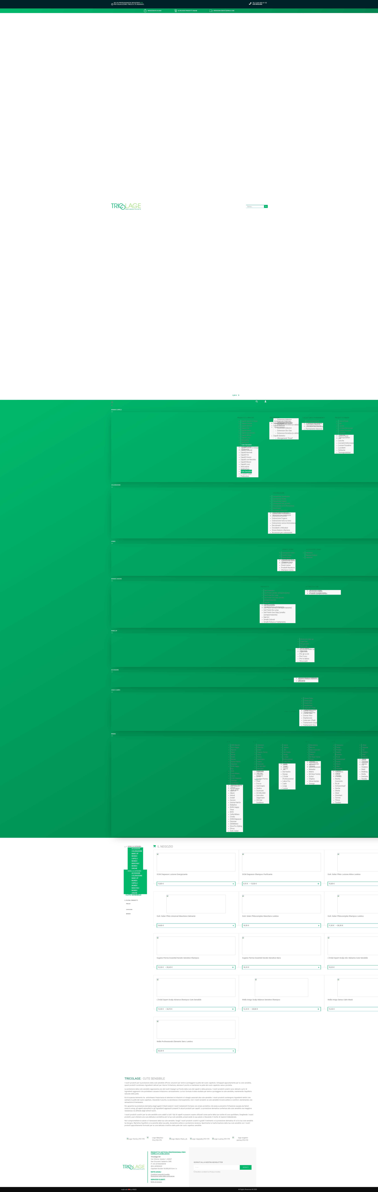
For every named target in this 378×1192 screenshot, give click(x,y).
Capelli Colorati (247, 423)
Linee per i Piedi (309, 708)
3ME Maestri (235, 745)
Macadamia (314, 745)
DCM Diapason (236, 778)
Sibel (338, 766)
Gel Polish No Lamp (271, 595)
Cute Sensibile (247, 445)
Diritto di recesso (156, 1182)
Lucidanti (342, 433)
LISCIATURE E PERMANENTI (313, 418)
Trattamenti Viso (309, 725)
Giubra (259, 788)
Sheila (338, 764)
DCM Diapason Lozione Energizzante (172, 874)
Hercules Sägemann (261, 796)
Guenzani (260, 791)
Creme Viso (308, 703)
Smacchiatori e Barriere (281, 530)
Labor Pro (287, 762)
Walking (365, 757)
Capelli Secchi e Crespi (250, 421)
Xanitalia (364, 776)
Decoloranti (277, 508)
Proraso (339, 750)
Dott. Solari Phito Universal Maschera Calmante (176, 916)
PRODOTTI (265, 587)
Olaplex (312, 779)
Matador (312, 752)
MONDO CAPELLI (135, 857)
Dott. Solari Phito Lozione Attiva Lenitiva (344, 874)
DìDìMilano (235, 783)
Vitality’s (365, 752)
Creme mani (308, 701)
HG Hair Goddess (260, 801)
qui (141, 3)
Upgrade (365, 747)
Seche (338, 762)
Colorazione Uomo (288, 553)
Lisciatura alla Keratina (314, 426)
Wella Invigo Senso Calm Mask (340, 1000)
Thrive (337, 800)
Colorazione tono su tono (281, 503)
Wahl (364, 754)
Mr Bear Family (315, 757)
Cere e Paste (343, 421)
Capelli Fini (245, 428)
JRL (285, 750)
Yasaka (364, 764)
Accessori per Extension (282, 423)
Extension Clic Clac (284, 431)
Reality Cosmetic (338, 753)
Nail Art (267, 602)
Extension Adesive (284, 419)
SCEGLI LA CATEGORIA (134, 846)
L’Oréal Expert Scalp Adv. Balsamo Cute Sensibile (348, 958)
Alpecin (233, 750)
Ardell (233, 757)
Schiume (341, 450)
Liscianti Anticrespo (346, 428)
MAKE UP (290, 650)
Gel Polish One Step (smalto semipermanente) (274, 599)
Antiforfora (245, 442)
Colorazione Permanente (281, 496)
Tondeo (338, 802)
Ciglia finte (304, 641)
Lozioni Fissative (345, 431)
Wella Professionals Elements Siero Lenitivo (175, 1041)
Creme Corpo (308, 698)
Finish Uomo (286, 557)
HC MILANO (261, 793)
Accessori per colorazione (282, 533)
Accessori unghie (315, 591)
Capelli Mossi (246, 435)
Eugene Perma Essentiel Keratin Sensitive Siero (261, 958)
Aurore (233, 759)
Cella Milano (235, 773)
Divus (232, 828)
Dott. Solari (234, 831)
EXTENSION (274, 418)
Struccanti (304, 661)
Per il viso (303, 646)
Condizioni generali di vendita (160, 1174)
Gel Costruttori (269, 590)
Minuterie (301, 681)
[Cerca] (266, 206)
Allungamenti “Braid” (285, 438)
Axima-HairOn (235, 762)
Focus (259, 784)
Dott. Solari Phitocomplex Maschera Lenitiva (260, 916)
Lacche (341, 426)
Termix (337, 798)
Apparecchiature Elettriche (308, 679)
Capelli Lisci (246, 438)
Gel (340, 423)
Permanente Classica (314, 429)
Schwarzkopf (340, 759)
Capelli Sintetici (279, 436)
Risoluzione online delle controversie (162, 1176)
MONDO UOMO (288, 549)
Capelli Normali (247, 426)
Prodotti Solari (246, 474)
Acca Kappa (235, 747)
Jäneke (286, 747)
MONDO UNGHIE (134, 867)
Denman (234, 780)
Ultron (364, 745)
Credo (233, 776)
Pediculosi (245, 476)
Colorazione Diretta (279, 499)
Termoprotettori (344, 438)
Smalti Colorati (269, 620)
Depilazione (308, 705)
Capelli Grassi (246, 431)
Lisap (285, 786)
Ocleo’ (312, 759)
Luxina (286, 769)
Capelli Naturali (279, 425)
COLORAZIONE (278, 493)
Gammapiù (261, 786)
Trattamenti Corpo (310, 723)
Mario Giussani (315, 750)
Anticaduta (245, 440)
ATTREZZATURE (312, 587)
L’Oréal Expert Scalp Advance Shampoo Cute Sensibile (179, 1000)
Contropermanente (313, 421)
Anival (233, 754)
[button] (323, 595)
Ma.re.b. (312, 747)
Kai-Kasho (287, 752)
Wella (363, 774)
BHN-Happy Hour (234, 767)
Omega (312, 784)
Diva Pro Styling (236, 826)
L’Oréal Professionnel (288, 758)
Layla (285, 784)
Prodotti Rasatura (288, 568)
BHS (232, 771)
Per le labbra (304, 659)
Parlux (338, 747)
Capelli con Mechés (248, 433)
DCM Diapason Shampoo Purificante (257, 874)
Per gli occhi (304, 644)
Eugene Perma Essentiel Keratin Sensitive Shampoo (178, 958)
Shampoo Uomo (287, 570)
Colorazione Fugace (279, 501)
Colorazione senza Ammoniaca (283, 506)
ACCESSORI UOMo (313, 549)
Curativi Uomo (287, 555)
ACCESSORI (287, 680)
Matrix (312, 754)
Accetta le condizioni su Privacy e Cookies (207, 1172)
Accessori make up (307, 639)
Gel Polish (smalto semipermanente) (277, 593)
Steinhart (339, 769)
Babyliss (234, 764)
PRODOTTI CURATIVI (245, 418)
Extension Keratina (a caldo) (288, 433)
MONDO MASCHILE (135, 862)
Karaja (286, 754)
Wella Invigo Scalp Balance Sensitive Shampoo (261, 1000)
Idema (286, 745)
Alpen (233, 752)
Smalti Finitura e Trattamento (275, 622)
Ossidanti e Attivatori (280, 511)
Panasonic (339, 745)
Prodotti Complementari (318, 594)
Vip (363, 750)
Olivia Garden (314, 781)
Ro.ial (338, 757)
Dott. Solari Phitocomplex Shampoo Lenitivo (346, 916)
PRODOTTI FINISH (342, 418)
